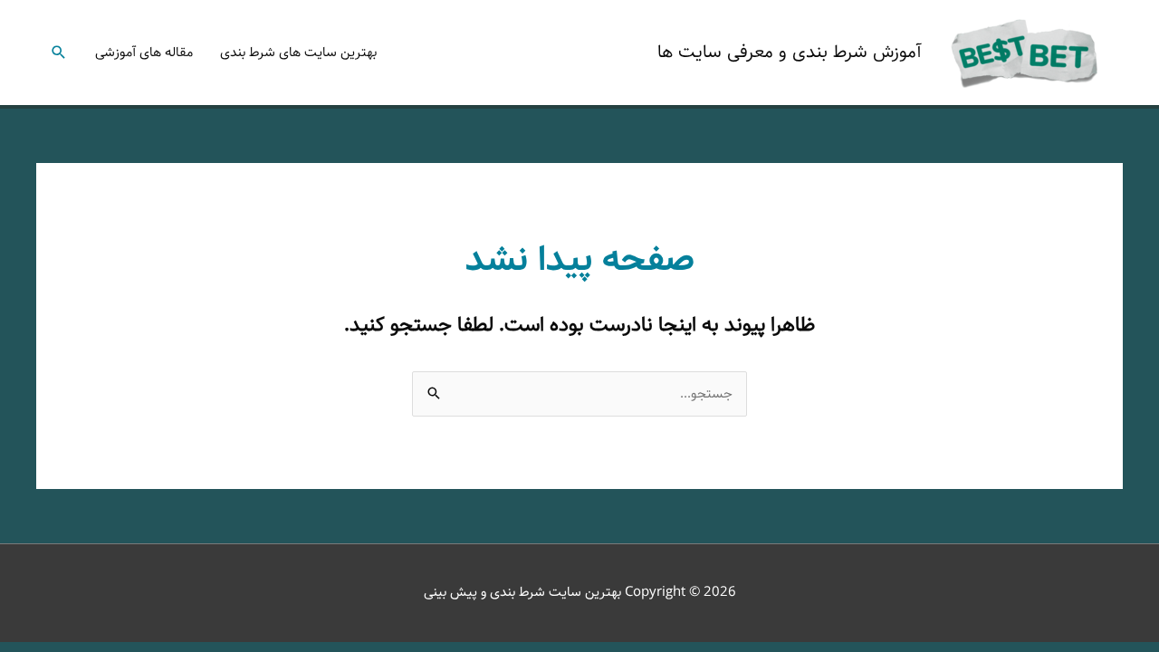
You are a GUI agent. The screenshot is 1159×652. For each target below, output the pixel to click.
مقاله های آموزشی (144, 52)
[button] (59, 52)
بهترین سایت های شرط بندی (298, 52)
